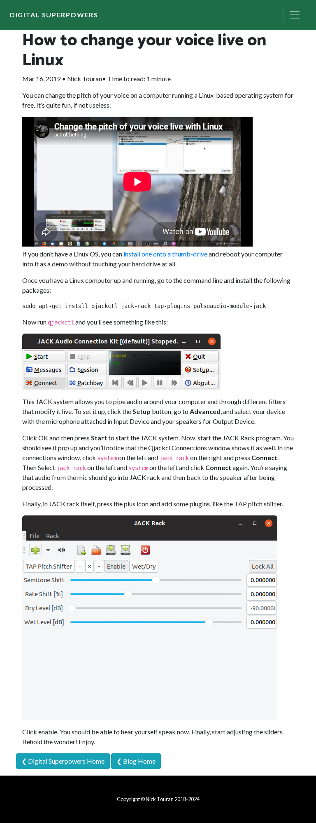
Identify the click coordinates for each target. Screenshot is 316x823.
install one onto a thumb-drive (165, 254)
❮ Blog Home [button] (136, 761)
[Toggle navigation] (294, 15)
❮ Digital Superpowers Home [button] (63, 761)
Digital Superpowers (54, 15)
